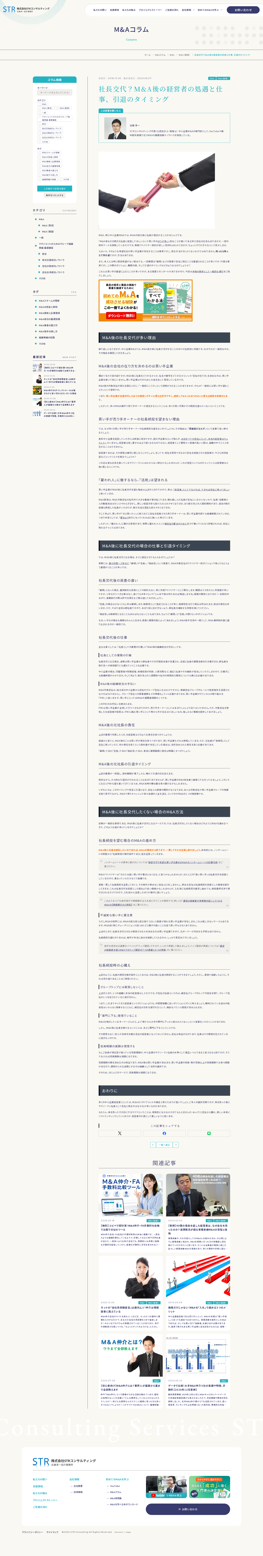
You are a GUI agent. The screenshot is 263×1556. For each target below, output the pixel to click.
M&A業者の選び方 (50, 170)
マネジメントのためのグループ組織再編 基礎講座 (56, 118)
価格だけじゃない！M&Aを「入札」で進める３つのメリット (197, 1309)
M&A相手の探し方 (50, 175)
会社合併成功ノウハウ (51, 137)
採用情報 (78, 1492)
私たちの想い (40, 1479)
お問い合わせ (243, 10)
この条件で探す (55, 188)
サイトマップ (52, 1532)
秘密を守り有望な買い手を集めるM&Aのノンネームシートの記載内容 (182, 862)
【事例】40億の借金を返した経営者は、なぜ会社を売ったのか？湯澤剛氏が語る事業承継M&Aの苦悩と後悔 (198, 1229)
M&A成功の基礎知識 (51, 166)
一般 (44, 112)
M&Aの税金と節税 (50, 157)
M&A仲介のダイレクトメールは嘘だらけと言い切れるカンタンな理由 (60, 392)
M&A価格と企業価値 (51, 161)
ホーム (148, 54)
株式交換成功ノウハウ (51, 128)
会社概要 (78, 1485)
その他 (45, 141)
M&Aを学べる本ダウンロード (124, 1504)
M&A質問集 (116, 1498)
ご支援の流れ (40, 1507)
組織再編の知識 (49, 179)
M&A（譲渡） (184, 54)
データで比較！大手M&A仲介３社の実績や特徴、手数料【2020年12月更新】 (59, 416)
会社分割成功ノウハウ (51, 132)
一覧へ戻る (164, 1144)
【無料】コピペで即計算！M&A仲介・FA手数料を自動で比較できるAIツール (59, 370)
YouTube (115, 1485)
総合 (44, 124)
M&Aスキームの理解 (51, 152)
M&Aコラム (160, 54)
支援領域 (38, 1486)
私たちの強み (40, 1493)
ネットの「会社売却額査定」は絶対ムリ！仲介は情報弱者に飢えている (60, 380)
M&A (172, 54)
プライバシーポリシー (32, 1532)
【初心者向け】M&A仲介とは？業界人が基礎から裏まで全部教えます (60, 403)
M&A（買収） (47, 108)
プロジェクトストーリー (45, 1500)
